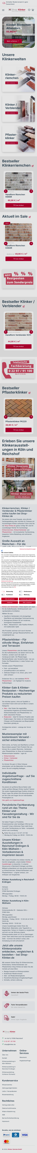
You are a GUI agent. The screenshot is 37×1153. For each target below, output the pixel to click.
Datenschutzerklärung (7, 581)
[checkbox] (3, 591)
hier (15, 587)
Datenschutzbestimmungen (28, 549)
